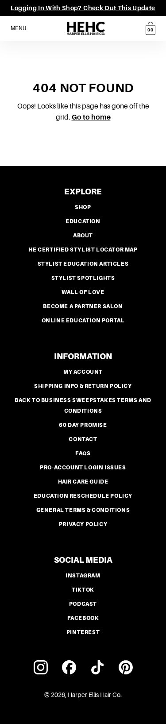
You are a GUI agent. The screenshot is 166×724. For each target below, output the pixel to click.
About (83, 235)
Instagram (83, 576)
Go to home (91, 117)
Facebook (83, 618)
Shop (83, 207)
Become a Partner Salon (83, 306)
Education (83, 221)
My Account (83, 372)
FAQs (82, 453)
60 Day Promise (83, 425)
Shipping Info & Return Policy (82, 386)
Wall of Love (83, 292)
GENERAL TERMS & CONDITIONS (83, 510)
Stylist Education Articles (83, 264)
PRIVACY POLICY (83, 524)
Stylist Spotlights (83, 278)
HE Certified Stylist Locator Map (82, 250)
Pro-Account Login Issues (83, 468)
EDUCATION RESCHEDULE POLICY (83, 496)
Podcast (83, 604)
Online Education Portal (83, 320)
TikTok (83, 590)
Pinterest (83, 632)
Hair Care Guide (83, 482)
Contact (83, 439)
